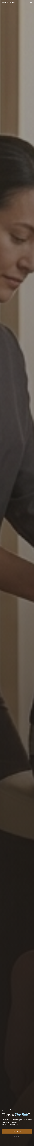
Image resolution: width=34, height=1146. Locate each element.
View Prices (17, 1131)
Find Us (16, 1137)
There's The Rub (8, 2)
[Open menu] (30, 3)
